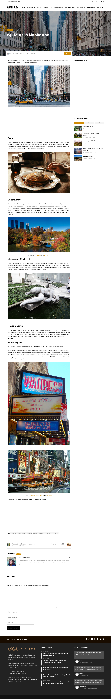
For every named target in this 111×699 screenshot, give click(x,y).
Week (79, 123)
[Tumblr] (99, 2)
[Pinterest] (97, 2)
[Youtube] (103, 2)
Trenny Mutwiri (82, 686)
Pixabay (46, 255)
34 (95, 152)
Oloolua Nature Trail (88, 126)
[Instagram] (94, 2)
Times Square (55, 533)
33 (92, 128)
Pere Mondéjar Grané (37, 496)
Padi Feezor (82, 660)
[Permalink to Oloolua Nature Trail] (77, 674)
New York (48, 533)
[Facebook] (90, 2)
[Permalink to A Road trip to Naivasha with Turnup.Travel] (77, 687)
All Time (99, 123)
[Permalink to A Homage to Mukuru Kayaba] (77, 662)
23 (94, 158)
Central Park (13, 533)
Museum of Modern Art (38, 533)
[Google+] (92, 2)
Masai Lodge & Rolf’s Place (90, 141)
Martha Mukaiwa (13, 53)
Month (89, 123)
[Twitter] (101, 2)
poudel (81, 673)
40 (94, 137)
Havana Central (21, 533)
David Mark (37, 255)
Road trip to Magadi (88, 156)
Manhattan (10, 29)
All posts (18, 553)
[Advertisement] (39, 122)
